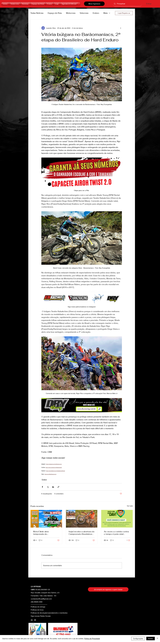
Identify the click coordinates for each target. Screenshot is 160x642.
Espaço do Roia (55, 13)
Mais (105, 13)
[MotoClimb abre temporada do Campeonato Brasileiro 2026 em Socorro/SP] (46, 519)
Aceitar (150, 638)
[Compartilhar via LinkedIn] (53, 487)
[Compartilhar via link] (58, 487)
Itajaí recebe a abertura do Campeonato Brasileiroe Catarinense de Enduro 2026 (81, 532)
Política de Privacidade (92, 638)
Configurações (138, 638)
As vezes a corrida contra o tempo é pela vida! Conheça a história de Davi (116, 532)
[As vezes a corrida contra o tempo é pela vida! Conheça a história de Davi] (117, 519)
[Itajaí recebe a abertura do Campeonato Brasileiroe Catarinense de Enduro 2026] (81, 519)
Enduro (96, 13)
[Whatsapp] (32, 620)
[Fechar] (157, 638)
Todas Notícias (36, 13)
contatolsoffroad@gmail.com (41, 599)
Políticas (34, 610)
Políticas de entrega (38, 607)
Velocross (84, 13)
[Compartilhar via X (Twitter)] (48, 487)
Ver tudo (130, 506)
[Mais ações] (120, 28)
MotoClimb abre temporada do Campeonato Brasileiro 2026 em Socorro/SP (44, 532)
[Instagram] (35, 620)
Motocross (70, 13)
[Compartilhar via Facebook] (42, 487)
